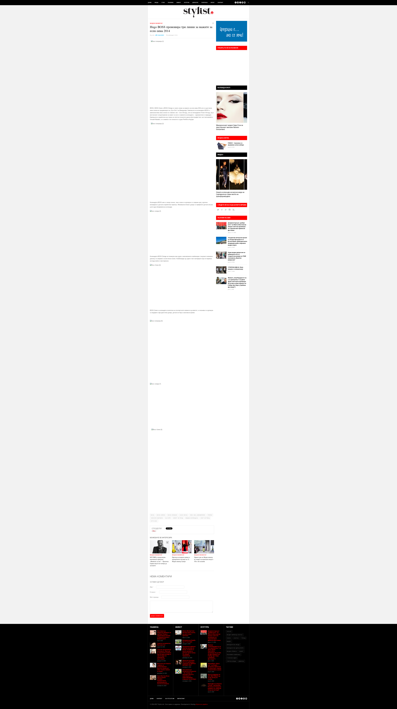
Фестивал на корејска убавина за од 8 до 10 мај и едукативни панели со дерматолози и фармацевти (164, 635)
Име (151, 587)
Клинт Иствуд (178, 518)
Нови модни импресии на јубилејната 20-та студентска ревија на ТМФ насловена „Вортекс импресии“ (237, 256)
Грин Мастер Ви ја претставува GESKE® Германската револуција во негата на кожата (163, 679)
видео (229, 641)
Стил (163, 2)
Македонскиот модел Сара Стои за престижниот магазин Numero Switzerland (229, 127)
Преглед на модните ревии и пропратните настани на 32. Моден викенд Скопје (181, 559)
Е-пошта (153, 592)
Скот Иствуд (205, 518)
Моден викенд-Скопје (235, 634)
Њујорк (168, 518)
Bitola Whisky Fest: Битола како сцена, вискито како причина (189, 633)
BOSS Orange (172, 515)
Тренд (243, 638)
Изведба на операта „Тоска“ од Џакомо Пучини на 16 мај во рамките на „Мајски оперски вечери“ (215, 687)
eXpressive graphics (202, 704)
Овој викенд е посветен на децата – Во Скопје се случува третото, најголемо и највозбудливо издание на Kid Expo (189, 674)
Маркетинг (181, 698)
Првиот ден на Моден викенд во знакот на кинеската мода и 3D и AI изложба (203, 559)
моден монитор (156, 23)
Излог (213, 2)
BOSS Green (161, 515)
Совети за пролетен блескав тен (163, 644)
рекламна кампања (233, 654)
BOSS (152, 515)
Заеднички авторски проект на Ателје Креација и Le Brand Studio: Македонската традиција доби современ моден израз (237, 241)
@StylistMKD (160, 35)
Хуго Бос (154, 521)
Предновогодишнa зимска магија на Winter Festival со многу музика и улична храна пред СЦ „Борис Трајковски (189, 651)
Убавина (170, 2)
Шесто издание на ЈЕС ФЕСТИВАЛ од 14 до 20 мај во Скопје (214, 677)
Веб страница (154, 597)
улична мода (231, 661)
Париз (229, 638)
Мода (156, 2)
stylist (153, 35)
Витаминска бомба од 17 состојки (188, 641)
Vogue (229, 631)
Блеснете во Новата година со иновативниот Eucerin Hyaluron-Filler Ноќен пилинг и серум (164, 667)
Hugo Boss (184, 515)
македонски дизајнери (235, 648)
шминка (241, 661)
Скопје (236, 638)
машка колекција (191, 518)
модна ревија (232, 651)
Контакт (220, 2)
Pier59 (210, 515)
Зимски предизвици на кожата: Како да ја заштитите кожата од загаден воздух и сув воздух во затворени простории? (164, 654)
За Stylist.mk (169, 698)
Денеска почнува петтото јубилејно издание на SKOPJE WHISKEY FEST (189, 663)
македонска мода (233, 644)
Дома (150, 2)
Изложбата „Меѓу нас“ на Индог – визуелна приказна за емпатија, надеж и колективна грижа (214, 667)
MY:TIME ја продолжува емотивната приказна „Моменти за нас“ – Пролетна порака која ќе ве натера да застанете (159, 561)
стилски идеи (232, 658)
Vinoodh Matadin (157, 518)
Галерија (204, 2)
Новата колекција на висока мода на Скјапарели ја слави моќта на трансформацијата (230, 194)
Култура (186, 2)
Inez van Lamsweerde (197, 515)
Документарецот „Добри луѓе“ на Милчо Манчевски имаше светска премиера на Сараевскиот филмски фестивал (237, 226)
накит (241, 651)
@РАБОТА (195, 2)
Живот (179, 2)
